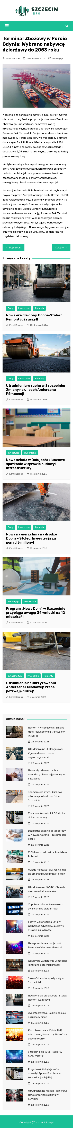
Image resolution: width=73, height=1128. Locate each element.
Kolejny (60, 247)
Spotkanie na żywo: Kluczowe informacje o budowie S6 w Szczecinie (45, 796)
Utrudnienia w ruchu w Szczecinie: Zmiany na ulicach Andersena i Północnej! (35, 390)
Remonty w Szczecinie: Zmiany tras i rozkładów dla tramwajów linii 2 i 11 (46, 731)
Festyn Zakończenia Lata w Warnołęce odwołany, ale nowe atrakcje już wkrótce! (46, 926)
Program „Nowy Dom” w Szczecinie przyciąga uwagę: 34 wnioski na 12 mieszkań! (35, 612)
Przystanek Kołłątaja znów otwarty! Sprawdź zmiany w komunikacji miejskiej (44, 1073)
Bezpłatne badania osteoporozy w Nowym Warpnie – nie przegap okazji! (47, 834)
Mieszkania (30, 601)
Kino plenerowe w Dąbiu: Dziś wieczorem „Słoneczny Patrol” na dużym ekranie (47, 1034)
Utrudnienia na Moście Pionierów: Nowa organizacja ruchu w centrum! (47, 1094)
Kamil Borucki (13, 58)
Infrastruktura (15, 676)
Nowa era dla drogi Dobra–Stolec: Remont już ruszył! (34, 317)
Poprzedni (15, 247)
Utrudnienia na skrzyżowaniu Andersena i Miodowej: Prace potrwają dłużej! (31, 687)
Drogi (10, 308)
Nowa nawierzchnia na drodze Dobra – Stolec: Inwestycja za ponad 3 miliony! (31, 538)
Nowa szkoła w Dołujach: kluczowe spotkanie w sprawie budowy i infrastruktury (35, 464)
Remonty (39, 308)
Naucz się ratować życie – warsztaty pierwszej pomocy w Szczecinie (46, 774)
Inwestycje (57, 58)
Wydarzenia (30, 453)
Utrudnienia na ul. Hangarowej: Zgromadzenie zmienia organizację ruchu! (45, 753)
